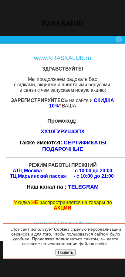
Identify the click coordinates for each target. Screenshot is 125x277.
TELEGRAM (83, 187)
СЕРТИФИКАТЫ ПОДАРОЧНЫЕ (74, 146)
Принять (65, 252)
